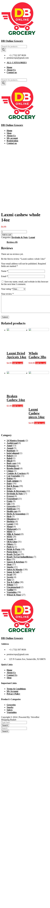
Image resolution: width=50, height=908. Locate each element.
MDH (9, 531)
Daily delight (13, 481)
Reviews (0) (12, 242)
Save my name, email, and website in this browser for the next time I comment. (24, 282)
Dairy (9, 483)
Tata (9, 579)
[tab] (12, 242)
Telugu (10, 584)
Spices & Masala (14, 569)
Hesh (9, 516)
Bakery (10, 455)
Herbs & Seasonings (16, 514)
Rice (9, 559)
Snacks (10, 567)
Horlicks (11, 521)
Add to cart (6, 235)
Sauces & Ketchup (15, 562)
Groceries (11, 506)
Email (4, 276)
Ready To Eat (13, 554)
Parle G (10, 547)
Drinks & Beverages (16, 491)
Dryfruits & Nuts (20, 237)
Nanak (10, 539)
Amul (9, 445)
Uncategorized (13, 587)
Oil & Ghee (12, 541)
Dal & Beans (13, 486)
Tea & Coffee (13, 582)
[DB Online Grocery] (18, 35)
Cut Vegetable (13, 476)
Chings (10, 471)
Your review (7, 294)
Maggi (10, 526)
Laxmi (32, 237)
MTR (9, 536)
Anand (10, 448)
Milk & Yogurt (13, 534)
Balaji (9, 458)
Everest (10, 496)
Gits (8, 504)
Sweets (10, 577)
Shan (9, 564)
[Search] (3, 50)
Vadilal (10, 590)
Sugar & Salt (13, 572)
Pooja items (12, 552)
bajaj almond (13, 453)
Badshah (11, 450)
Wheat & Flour (14, 595)
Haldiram (11, 509)
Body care (11, 463)
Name (4, 271)
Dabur (10, 478)
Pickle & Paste (13, 549)
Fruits (9, 501)
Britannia (11, 466)
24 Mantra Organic (16, 440)
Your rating (7, 289)
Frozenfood (12, 498)
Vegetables (12, 592)
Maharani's (12, 529)
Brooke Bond (13, 468)
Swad (9, 574)
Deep (9, 488)
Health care (12, 511)
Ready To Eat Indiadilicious (20, 557)
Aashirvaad (12, 443)
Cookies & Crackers (16, 473)
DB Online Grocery (12, 40)
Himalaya (11, 519)
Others (10, 544)
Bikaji (9, 461)
